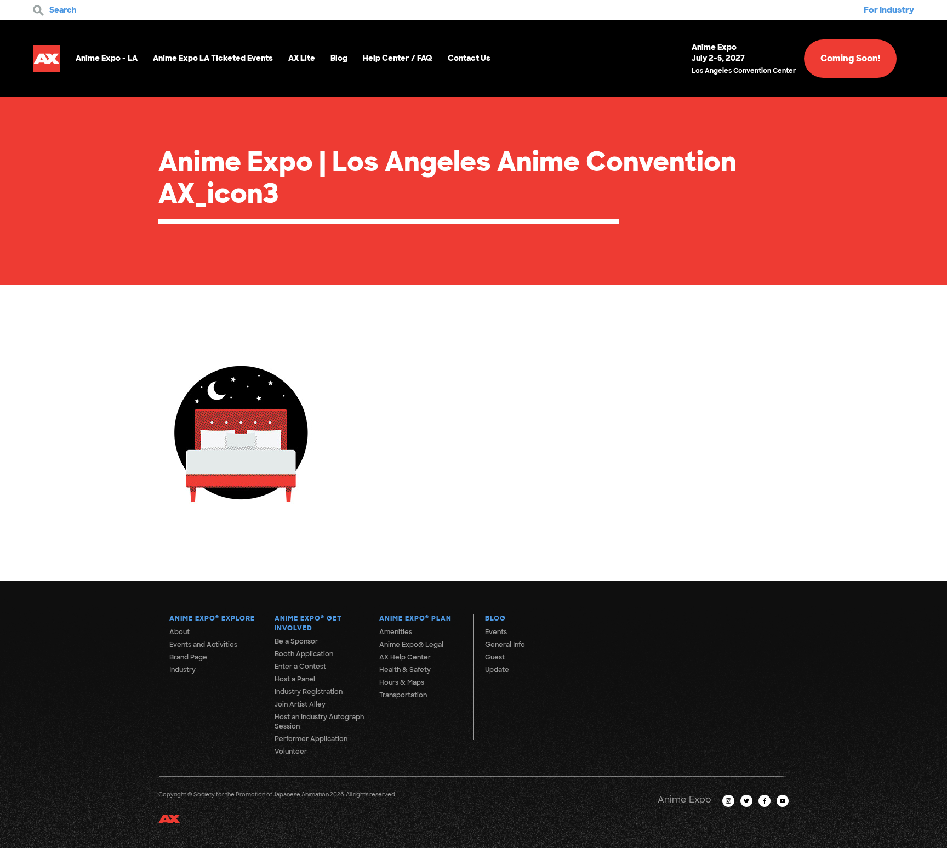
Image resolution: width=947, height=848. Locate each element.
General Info (505, 644)
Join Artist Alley (300, 704)
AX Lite (301, 58)
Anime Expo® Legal (411, 644)
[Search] (38, 10)
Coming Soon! (850, 58)
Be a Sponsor (296, 641)
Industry (182, 669)
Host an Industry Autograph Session (319, 722)
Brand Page (188, 657)
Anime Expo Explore (212, 618)
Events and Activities (203, 644)
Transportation (403, 695)
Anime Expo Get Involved (308, 623)
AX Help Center (405, 657)
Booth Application (304, 654)
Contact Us (469, 58)
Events (496, 632)
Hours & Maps (401, 682)
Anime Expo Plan (415, 618)
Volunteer (291, 751)
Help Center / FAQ (397, 58)
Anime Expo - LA (107, 58)
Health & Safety (405, 669)
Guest (495, 657)
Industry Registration (309, 691)
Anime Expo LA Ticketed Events (213, 58)
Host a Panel (295, 679)
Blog (338, 58)
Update (497, 669)
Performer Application (311, 739)
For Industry (889, 9)
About (179, 632)
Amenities (395, 632)
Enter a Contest (300, 666)
